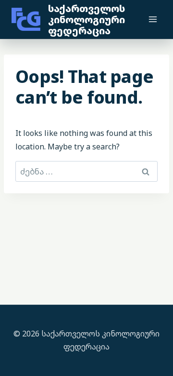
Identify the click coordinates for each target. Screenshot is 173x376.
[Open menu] (152, 19)
